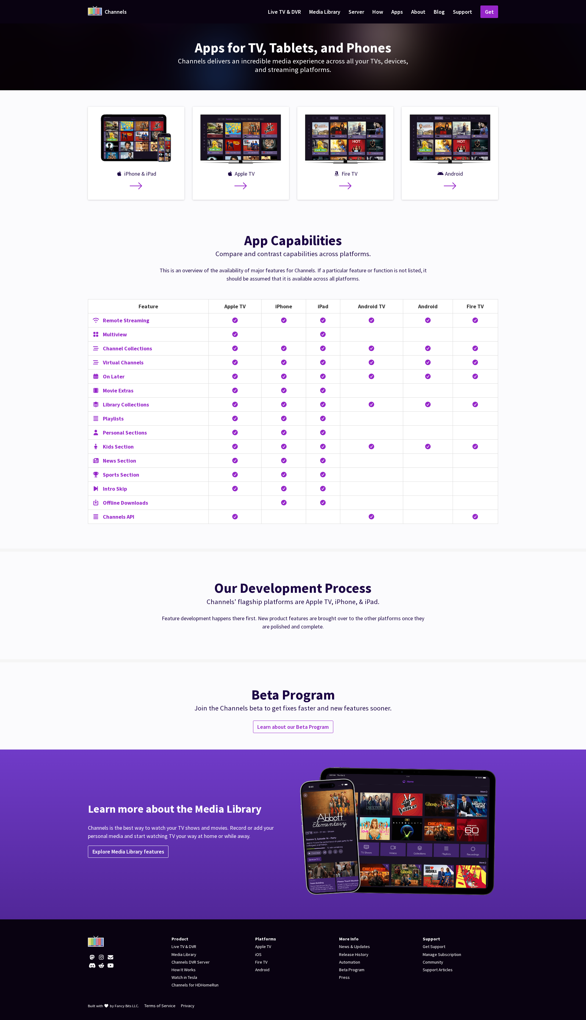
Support (462, 11)
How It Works (184, 969)
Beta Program (351, 969)
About (418, 11)
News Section (119, 460)
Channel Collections (127, 348)
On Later (113, 376)
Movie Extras (117, 390)
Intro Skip (114, 488)
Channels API (118, 516)
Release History (353, 954)
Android (262, 969)
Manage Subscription (442, 954)
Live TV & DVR (284, 11)
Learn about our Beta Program (293, 726)
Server (356, 11)
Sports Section (120, 474)
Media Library (324, 11)
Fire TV (261, 962)
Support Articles (438, 969)
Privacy (187, 1005)
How (377, 11)
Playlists (113, 418)
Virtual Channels (122, 362)
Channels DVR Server (191, 962)
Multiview (114, 334)
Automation (349, 962)
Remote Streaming (125, 320)
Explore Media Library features (128, 851)
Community (433, 962)
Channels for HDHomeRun (195, 985)
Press (344, 977)
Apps (397, 11)
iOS (258, 954)
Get (489, 11)
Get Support (434, 946)
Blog (439, 11)
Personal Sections (124, 432)
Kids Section (118, 446)
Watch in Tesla (184, 977)
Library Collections (125, 404)
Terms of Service (159, 1005)
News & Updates (354, 946)
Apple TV (263, 946)
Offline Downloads (125, 502)
